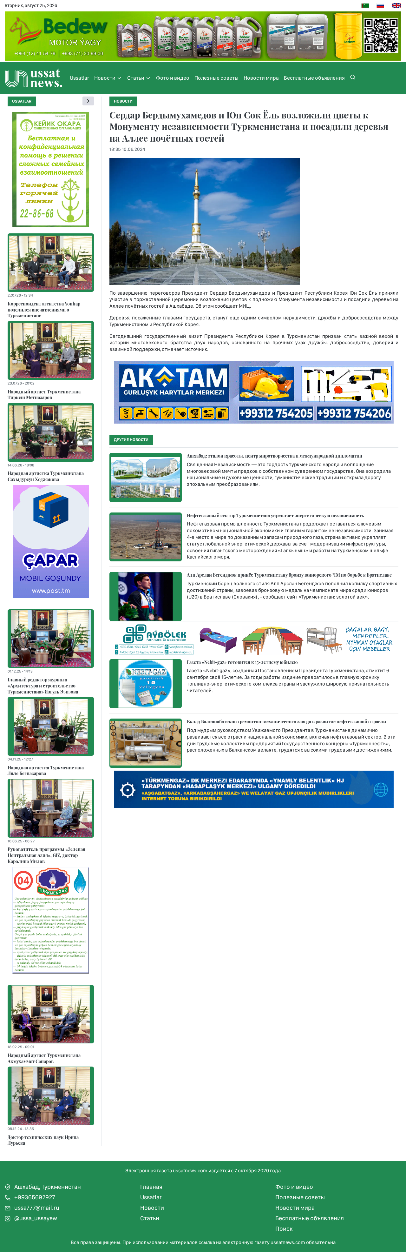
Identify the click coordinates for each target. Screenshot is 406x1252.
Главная (151, 1186)
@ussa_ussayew (35, 1218)
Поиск (284, 1228)
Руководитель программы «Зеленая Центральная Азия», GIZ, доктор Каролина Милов (46, 855)
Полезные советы (216, 78)
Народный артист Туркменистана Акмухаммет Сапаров (44, 1058)
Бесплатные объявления (314, 78)
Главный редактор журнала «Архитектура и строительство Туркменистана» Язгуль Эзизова (43, 685)
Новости (105, 78)
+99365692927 (34, 1197)
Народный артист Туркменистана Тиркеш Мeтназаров (44, 394)
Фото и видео (172, 78)
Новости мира (261, 78)
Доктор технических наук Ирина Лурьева (43, 1140)
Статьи (136, 78)
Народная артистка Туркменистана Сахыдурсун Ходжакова (46, 476)
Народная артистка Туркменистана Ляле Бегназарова (46, 770)
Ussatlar (79, 78)
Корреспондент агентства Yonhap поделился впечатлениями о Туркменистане (44, 309)
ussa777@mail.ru (36, 1207)
